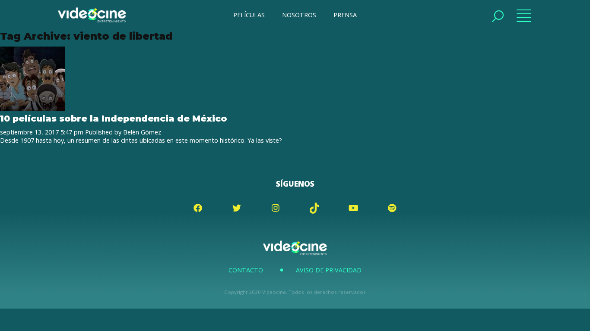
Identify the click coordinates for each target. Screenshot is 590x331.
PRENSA (345, 15)
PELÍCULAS (249, 15)
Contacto (245, 270)
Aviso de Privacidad (329, 270)
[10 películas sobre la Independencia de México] (32, 109)
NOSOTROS (299, 15)
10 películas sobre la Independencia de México (113, 118)
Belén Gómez (142, 132)
